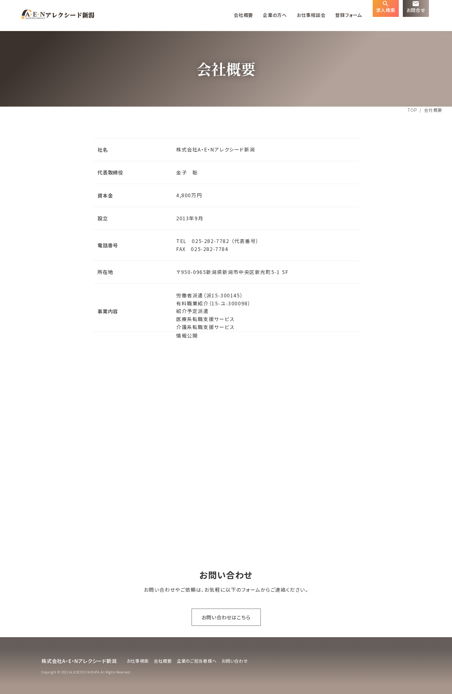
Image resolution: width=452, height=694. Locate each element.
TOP (412, 110)
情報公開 (187, 335)
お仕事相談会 (311, 15)
